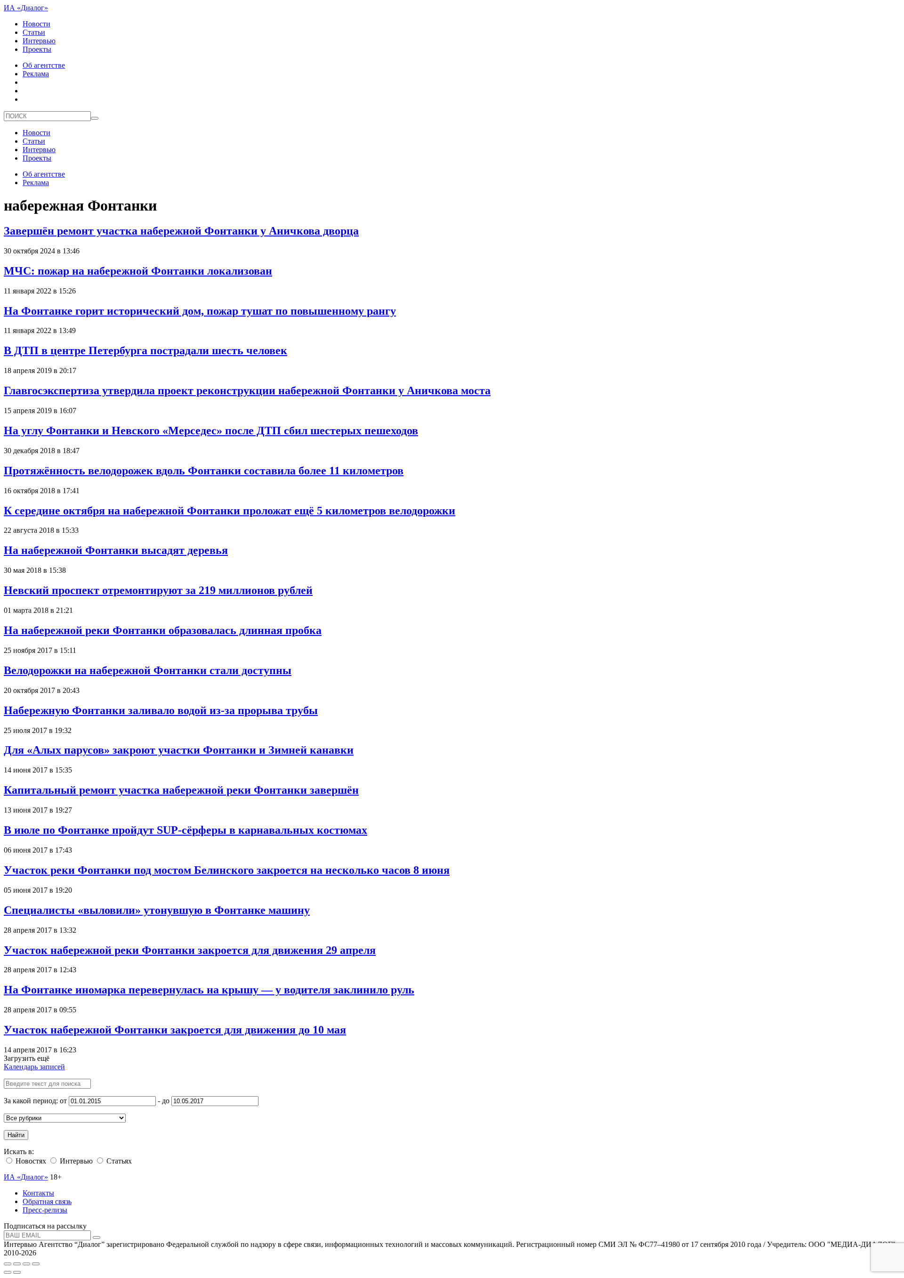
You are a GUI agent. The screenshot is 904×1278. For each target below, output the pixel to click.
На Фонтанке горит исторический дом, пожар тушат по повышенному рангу (200, 311)
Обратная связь (47, 1201)
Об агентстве (44, 65)
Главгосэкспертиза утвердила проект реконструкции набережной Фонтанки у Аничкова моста (247, 390)
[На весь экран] (26, 1263)
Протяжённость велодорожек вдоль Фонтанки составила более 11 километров (204, 470)
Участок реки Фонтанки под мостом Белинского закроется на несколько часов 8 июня (227, 870)
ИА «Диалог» (26, 8)
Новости (36, 24)
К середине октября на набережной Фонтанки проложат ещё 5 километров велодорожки (229, 511)
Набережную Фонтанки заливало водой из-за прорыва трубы (161, 710)
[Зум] (36, 1263)
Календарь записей (34, 1067)
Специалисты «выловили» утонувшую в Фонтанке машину (157, 910)
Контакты (38, 1193)
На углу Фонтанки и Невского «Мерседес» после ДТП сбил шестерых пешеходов (211, 430)
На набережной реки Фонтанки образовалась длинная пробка (163, 630)
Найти (16, 1135)
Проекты (37, 49)
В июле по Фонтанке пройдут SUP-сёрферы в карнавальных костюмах (185, 830)
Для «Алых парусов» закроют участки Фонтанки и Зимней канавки (179, 750)
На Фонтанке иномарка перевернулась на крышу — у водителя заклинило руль (209, 990)
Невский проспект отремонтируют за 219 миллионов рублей (158, 590)
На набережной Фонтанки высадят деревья (116, 550)
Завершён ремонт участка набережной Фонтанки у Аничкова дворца (181, 231)
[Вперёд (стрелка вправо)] (17, 1272)
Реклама (36, 74)
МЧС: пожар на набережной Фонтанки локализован (138, 271)
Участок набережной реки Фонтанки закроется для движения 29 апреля (190, 950)
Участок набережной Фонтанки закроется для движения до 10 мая (175, 1030)
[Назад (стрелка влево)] (7, 1272)
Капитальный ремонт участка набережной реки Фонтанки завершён (181, 790)
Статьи (34, 32)
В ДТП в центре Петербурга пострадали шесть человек (145, 350)
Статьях (118, 1161)
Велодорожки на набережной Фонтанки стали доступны (147, 670)
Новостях (30, 1161)
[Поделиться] (17, 1263)
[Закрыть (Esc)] (7, 1263)
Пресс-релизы (45, 1210)
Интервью (39, 41)
